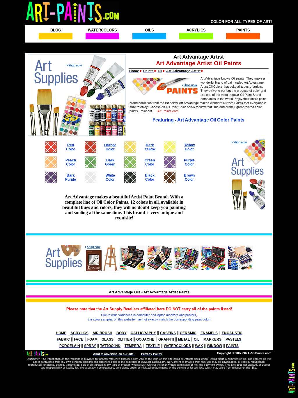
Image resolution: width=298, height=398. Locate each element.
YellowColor (189, 147)
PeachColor (70, 162)
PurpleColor (189, 162)
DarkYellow (150, 147)
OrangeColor (110, 147)
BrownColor (189, 177)
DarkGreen (110, 162)
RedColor (70, 147)
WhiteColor (110, 177)
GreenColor (150, 162)
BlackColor (150, 177)
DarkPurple (70, 177)
